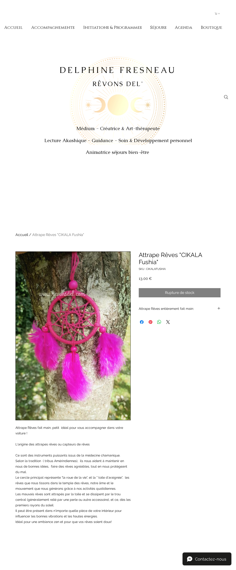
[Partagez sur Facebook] (142, 322)
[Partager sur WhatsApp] (159, 322)
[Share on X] (168, 322)
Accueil (21, 235)
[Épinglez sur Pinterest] (150, 322)
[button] (219, 13)
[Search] (226, 97)
